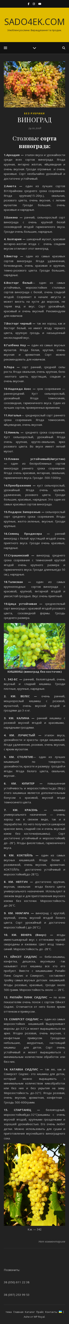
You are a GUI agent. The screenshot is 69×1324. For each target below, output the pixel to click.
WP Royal (39, 1316)
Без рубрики (34, 113)
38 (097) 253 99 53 (17, 1295)
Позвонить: (12, 1270)
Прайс (40, 1312)
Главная (18, 1312)
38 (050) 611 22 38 (17, 1282)
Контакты (51, 1312)
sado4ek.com (34, 21)
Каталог (30, 1312)
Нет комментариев (52, 1241)
